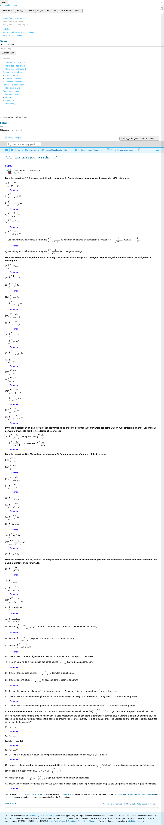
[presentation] (13, 184)
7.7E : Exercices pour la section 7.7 (31, 794)
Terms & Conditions (68, 821)
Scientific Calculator (13, 82)
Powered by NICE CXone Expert (43, 816)
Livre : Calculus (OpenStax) (57, 150)
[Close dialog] (1, 126)
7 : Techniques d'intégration (90, 150)
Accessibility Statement (87, 821)
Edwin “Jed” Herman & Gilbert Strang (131, 794)
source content (11, 797)
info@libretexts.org (135, 821)
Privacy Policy (53, 821)
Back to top (9, 804)
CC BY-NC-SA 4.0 (67, 794)
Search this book (7, 44)
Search (9, 144)
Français (32, 150)
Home (17, 150)
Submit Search (8, 53)
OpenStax (17, 173)
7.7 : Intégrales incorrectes (122, 150)
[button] (9, 101)
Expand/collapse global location (157, 149)
